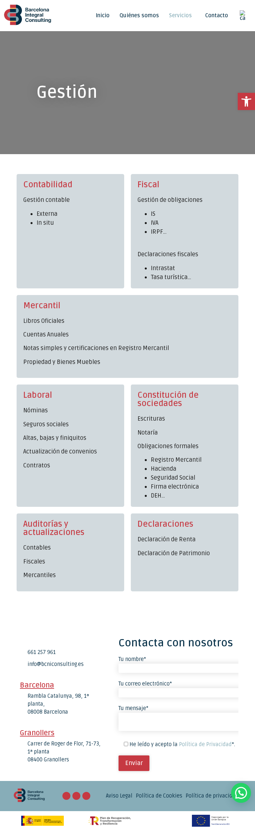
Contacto (216, 15)
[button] (182, 15)
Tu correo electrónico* (145, 684)
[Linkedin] (86, 796)
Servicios (180, 15)
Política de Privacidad (205, 744)
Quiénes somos (139, 15)
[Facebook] (76, 796)
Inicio (103, 15)
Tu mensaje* (133, 708)
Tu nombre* (132, 659)
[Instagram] (66, 796)
